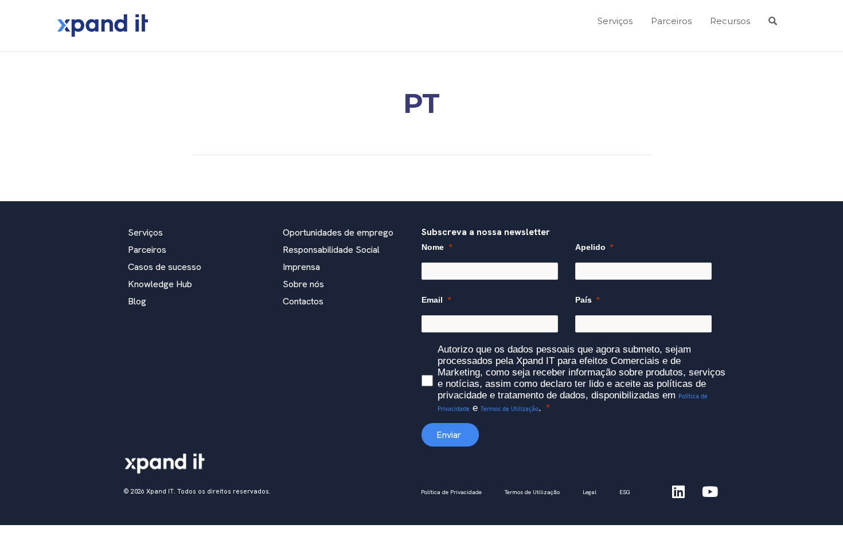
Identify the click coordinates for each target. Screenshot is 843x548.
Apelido (590, 247)
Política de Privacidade (451, 492)
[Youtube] (710, 491)
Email (432, 299)
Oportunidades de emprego (338, 232)
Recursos (730, 20)
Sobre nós (303, 284)
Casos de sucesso (164, 267)
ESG (624, 492)
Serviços (615, 20)
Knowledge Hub (160, 284)
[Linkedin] (678, 491)
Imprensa (301, 267)
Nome (433, 247)
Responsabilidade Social (331, 250)
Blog (137, 301)
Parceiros (671, 20)
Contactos (303, 301)
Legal (589, 492)
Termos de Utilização (509, 409)
